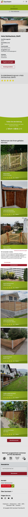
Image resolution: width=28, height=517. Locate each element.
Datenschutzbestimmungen (20, 250)
